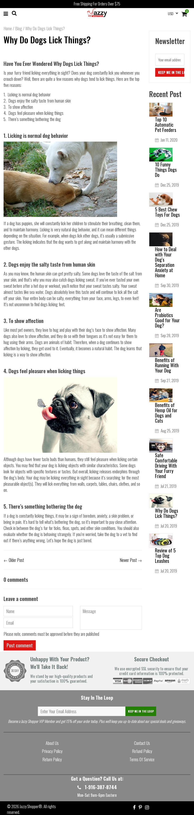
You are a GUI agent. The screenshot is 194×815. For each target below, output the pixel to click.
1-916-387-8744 (100, 787)
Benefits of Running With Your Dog (167, 365)
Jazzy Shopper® (31, 806)
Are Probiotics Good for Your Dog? (167, 317)
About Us (52, 743)
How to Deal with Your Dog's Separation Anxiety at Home (165, 262)
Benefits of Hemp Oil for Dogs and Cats (166, 412)
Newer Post (128, 560)
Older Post (16, 560)
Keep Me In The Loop (141, 711)
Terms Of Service (141, 759)
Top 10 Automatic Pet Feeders (165, 124)
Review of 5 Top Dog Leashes (165, 555)
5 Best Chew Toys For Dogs (167, 212)
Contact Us (142, 743)
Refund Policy (142, 751)
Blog (18, 28)
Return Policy (52, 759)
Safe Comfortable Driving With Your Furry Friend (166, 465)
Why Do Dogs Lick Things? (47, 39)
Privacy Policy (52, 751)
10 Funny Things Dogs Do (166, 169)
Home (8, 28)
